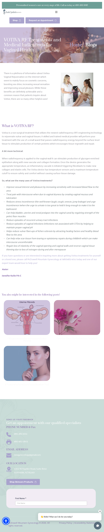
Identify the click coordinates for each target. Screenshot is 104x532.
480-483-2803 (21, 441)
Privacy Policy (65, 523)
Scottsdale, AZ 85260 (24, 472)
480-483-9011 (20, 434)
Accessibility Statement (85, 523)
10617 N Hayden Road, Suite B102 (30, 469)
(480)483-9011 (69, 259)
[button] (56, 12)
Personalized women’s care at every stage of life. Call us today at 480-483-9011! (52, 5)
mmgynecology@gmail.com (27, 455)
